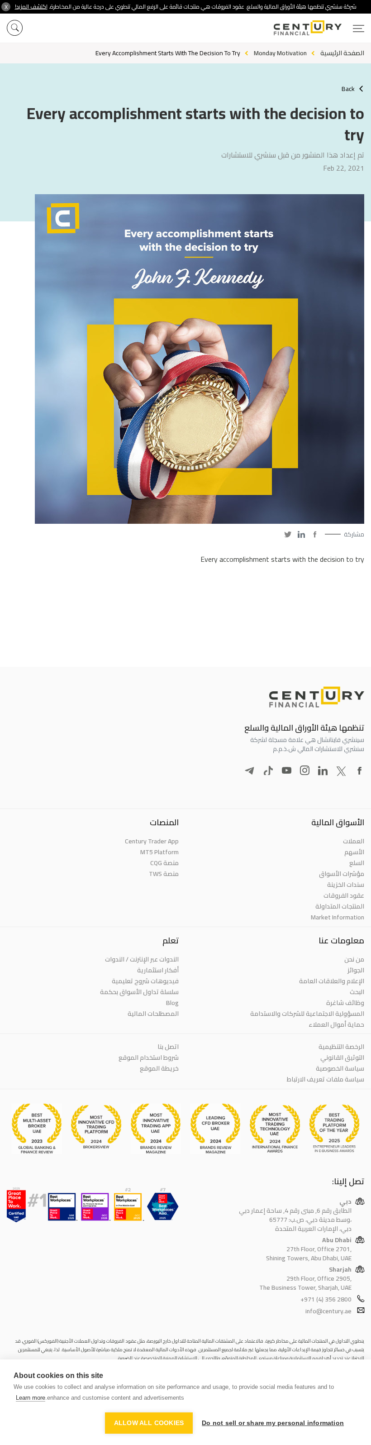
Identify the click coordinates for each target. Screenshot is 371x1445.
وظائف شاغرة (345, 1003)
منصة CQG (164, 863)
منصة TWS (164, 874)
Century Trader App (152, 841)
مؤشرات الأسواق (341, 874)
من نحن (354, 959)
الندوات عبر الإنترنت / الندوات (142, 959)
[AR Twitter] (287, 534)
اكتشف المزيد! (31, 6)
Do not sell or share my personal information (273, 1423)
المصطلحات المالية (153, 1013)
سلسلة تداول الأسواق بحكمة (139, 992)
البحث (357, 992)
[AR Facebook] (315, 534)
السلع (356, 863)
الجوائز (355, 970)
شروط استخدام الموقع (149, 1057)
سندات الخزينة (345, 884)
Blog (172, 1003)
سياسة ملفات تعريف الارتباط (325, 1079)
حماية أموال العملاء (336, 1024)
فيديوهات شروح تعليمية (145, 981)
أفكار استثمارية (158, 970)
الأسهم (354, 852)
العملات (353, 841)
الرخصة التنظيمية (341, 1046)
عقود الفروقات (343, 895)
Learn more (30, 1397)
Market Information (337, 917)
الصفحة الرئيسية (342, 53)
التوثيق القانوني (342, 1057)
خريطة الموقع (159, 1068)
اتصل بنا (168, 1046)
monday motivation (280, 53)
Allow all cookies (149, 1423)
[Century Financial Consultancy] (319, 26)
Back (348, 88)
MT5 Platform (159, 852)
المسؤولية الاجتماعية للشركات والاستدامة (307, 1013)
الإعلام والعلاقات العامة (331, 981)
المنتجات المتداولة (339, 906)
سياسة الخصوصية (340, 1068)
